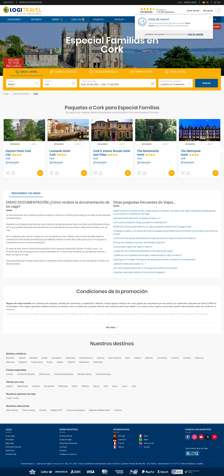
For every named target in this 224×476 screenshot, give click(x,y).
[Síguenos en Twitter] (208, 437)
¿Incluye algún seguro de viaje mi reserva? (132, 247)
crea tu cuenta (195, 34)
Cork (35, 94)
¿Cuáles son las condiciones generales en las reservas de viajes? (143, 251)
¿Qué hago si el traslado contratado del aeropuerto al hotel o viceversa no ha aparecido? (154, 259)
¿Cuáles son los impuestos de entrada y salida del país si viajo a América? (147, 255)
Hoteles (119, 19)
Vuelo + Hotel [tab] (29, 71)
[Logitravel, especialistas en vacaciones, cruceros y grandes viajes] (22, 9)
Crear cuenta (193, 10)
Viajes (6, 94)
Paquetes (98, 19)
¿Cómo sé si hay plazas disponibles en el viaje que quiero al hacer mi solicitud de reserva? (154, 238)
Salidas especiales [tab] (106, 71)
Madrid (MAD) (186, 2)
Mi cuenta (208, 10)
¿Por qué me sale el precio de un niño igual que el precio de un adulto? (145, 268)
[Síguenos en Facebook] (188, 437)
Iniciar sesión (201, 22)
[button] (117, 83)
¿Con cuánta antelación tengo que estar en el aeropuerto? (140, 222)
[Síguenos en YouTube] (201, 437)
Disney (55, 19)
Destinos (36, 19)
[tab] (26, 193)
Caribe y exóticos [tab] (66, 71)
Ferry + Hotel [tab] (144, 71)
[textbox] (23, 83)
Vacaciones (13, 19)
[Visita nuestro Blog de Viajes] (202, 453)
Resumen (15, 144)
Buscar (207, 83)
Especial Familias (21, 94)
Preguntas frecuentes (30, 2)
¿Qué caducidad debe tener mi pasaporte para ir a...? (137, 218)
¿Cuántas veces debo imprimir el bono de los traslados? (139, 272)
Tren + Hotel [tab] (178, 71)
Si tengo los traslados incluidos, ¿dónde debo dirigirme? (139, 242)
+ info (33, 144)
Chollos (76, 19)
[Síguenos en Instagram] (195, 437)
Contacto (8, 2)
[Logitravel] (157, 10)
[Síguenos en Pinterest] (215, 437)
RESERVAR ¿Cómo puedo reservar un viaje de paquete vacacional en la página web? (152, 226)
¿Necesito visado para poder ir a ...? (129, 264)
